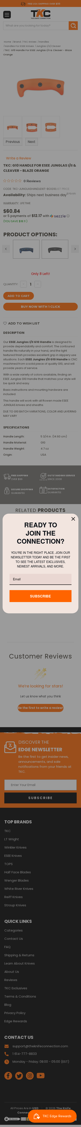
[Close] (73, 519)
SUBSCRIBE (40, 596)
